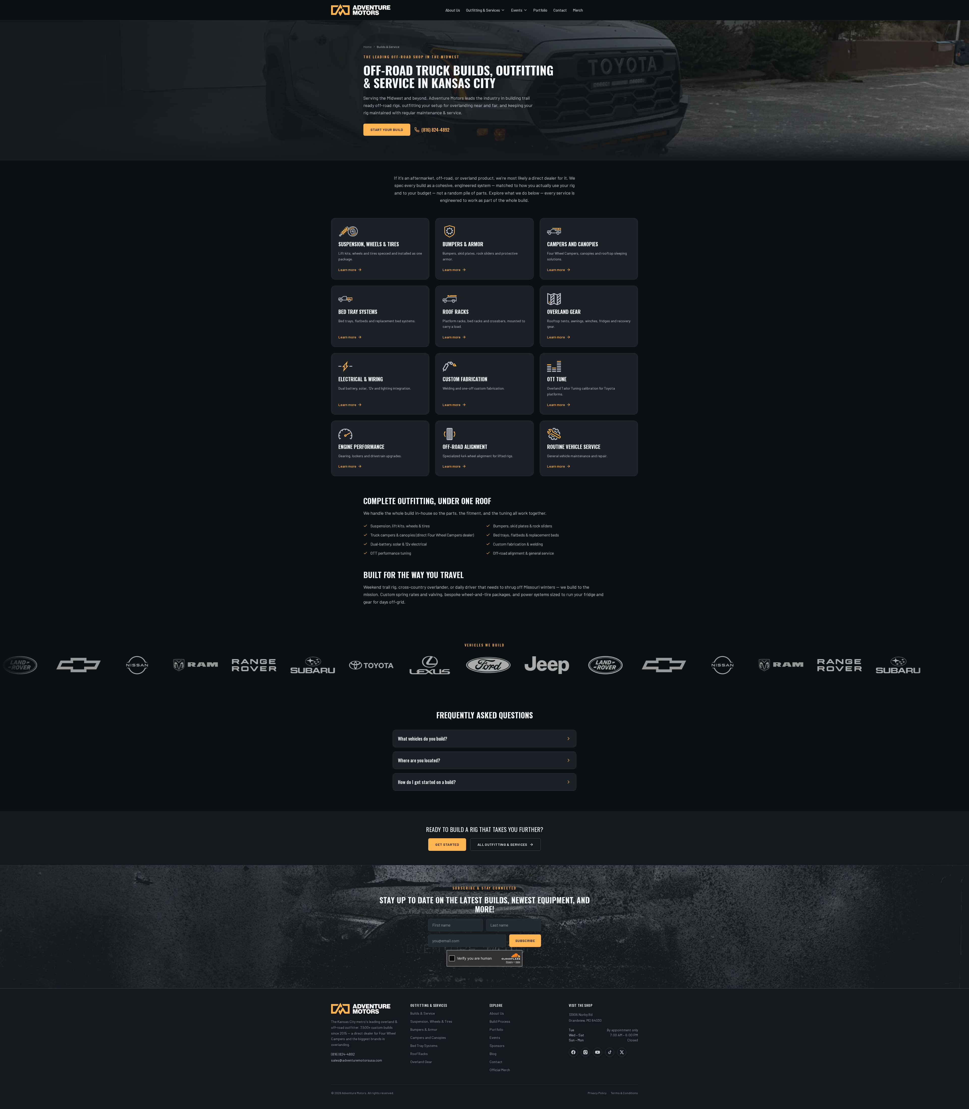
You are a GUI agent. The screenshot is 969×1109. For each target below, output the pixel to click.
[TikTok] (609, 1052)
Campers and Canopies (428, 1037)
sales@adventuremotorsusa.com (356, 1060)
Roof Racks (419, 1053)
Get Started (447, 844)
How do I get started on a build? (427, 782)
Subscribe (525, 940)
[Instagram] (585, 1052)
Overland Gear (421, 1062)
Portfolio (540, 10)
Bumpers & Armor (423, 1029)
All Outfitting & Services (502, 844)
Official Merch (500, 1070)
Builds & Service (422, 1013)
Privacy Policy (597, 1093)
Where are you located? (419, 760)
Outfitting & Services (483, 10)
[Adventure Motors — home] (360, 10)
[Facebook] (573, 1052)
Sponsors (497, 1045)
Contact (560, 10)
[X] (621, 1052)
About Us (452, 10)
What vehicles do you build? (422, 738)
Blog (493, 1053)
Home (367, 46)
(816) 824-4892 (435, 129)
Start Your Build (386, 129)
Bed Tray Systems (424, 1045)
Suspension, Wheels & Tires (431, 1021)
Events (516, 10)
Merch (578, 10)
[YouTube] (597, 1052)
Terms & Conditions (624, 1093)
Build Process (500, 1021)
